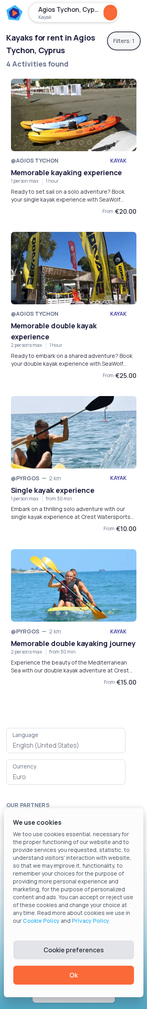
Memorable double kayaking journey (73, 643)
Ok (73, 975)
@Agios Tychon (35, 160)
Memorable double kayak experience (54, 331)
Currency (24, 766)
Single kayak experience (52, 490)
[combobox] (66, 745)
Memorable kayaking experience (66, 172)
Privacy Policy (90, 920)
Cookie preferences (74, 950)
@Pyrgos (25, 478)
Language (25, 735)
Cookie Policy (41, 920)
